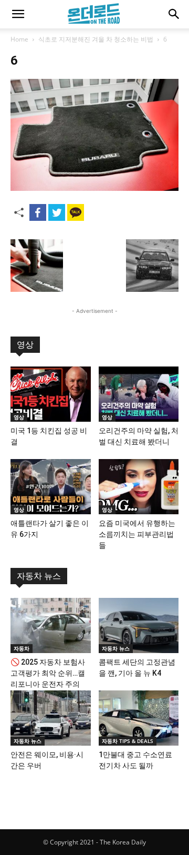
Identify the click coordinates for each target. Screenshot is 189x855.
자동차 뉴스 (39, 576)
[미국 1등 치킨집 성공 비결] (50, 394)
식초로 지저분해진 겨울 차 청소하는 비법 (95, 39)
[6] (94, 188)
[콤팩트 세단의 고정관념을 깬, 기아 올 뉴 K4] (139, 625)
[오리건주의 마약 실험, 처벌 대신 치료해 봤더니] (139, 394)
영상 (25, 345)
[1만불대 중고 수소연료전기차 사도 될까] (139, 718)
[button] (18, 14)
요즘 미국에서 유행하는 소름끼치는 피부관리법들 (137, 534)
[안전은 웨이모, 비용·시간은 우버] (50, 718)
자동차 (21, 648)
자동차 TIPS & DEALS (127, 741)
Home (19, 39)
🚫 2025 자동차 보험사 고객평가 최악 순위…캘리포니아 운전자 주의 (47, 673)
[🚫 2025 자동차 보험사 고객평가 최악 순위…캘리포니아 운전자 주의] (50, 625)
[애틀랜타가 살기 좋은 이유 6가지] (50, 486)
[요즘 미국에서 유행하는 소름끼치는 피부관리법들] (139, 486)
